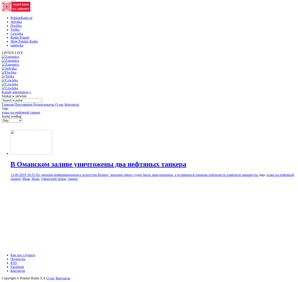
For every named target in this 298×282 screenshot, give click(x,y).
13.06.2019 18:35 (23, 175)
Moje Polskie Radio (24, 41)
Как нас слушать (22, 255)
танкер (73, 179)
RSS (13, 263)
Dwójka (16, 26)
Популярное (23, 104)
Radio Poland (19, 37)
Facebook (17, 267)
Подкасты (17, 259)
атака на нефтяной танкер (21, 112)
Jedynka (16, 22)
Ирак (26, 179)
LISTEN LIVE (12, 53)
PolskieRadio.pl (21, 18)
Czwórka (16, 33)
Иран (35, 179)
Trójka (14, 29)
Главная (8, 104)
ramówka (16, 45)
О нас (60, 104)
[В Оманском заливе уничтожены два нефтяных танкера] (31, 153)
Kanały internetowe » (16, 92)
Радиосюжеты (44, 104)
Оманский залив (53, 179)
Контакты (72, 104)
